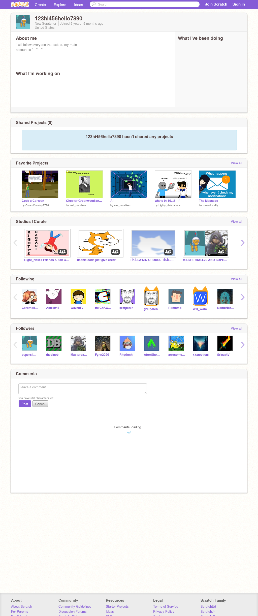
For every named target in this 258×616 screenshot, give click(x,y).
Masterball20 (79, 354)
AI (111, 201)
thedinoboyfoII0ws (54, 354)
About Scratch (21, 606)
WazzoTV (77, 308)
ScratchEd (208, 606)
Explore (60, 4)
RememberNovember (176, 308)
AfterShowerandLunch (152, 354)
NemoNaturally (225, 308)
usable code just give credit (96, 260)
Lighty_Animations (169, 205)
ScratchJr (208, 611)
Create (40, 4)
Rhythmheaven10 (127, 354)
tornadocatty (210, 205)
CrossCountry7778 (37, 205)
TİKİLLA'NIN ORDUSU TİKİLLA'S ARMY (152, 260)
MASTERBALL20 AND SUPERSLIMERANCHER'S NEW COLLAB (205, 260)
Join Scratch (216, 4)
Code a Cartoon (33, 201)
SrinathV (223, 354)
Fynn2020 (102, 354)
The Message (208, 201)
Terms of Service (165, 606)
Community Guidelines (74, 606)
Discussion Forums (72, 611)
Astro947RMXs (54, 308)
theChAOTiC (103, 308)
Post (24, 403)
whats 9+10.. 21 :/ (167, 201)
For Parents (19, 611)
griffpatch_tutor (152, 309)
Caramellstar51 (30, 308)
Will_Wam (200, 309)
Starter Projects (117, 606)
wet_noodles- (78, 205)
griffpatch (126, 308)
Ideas (78, 4)
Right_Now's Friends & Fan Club (47, 260)
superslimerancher (30, 354)
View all (236, 162)
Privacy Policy (163, 611)
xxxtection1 (201, 354)
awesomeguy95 (176, 354)
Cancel (40, 403)
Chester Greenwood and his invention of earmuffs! (84, 201)
